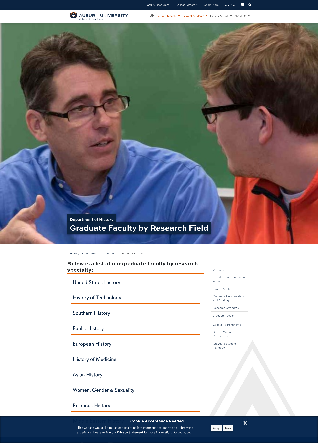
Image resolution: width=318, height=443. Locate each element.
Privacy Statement (130, 432)
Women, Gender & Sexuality (103, 390)
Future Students (92, 253)
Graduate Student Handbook (224, 345)
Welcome (219, 270)
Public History (88, 328)
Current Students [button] (194, 16)
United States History (96, 282)
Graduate (112, 253)
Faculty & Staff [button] (219, 16)
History (74, 253)
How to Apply (221, 289)
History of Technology (97, 297)
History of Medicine (94, 359)
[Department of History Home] (151, 16)
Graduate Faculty (224, 315)
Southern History (91, 313)
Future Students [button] (167, 16)
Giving (230, 5)
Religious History (91, 405)
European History (92, 344)
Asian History (87, 374)
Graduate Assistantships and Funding (229, 298)
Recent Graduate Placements (224, 334)
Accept (216, 428)
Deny (228, 428)
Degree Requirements (227, 324)
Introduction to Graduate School (229, 279)
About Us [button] (240, 16)
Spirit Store (211, 5)
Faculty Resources (158, 5)
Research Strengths (226, 308)
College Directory (187, 5)
